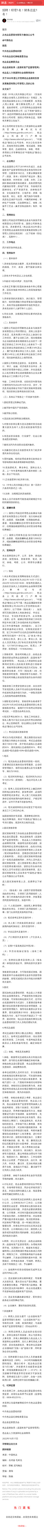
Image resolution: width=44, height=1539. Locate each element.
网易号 (11, 2)
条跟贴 (21, 1526)
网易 (4, 3)
